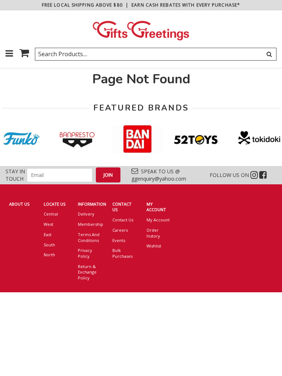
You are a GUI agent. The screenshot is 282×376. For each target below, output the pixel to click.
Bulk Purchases (122, 253)
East (47, 234)
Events (118, 240)
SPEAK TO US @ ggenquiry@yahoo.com (158, 175)
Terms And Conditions (89, 237)
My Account (158, 220)
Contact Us (122, 220)
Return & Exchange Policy (87, 272)
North (49, 254)
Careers (120, 230)
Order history (153, 233)
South (49, 244)
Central (51, 214)
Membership (89, 224)
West (48, 224)
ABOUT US (19, 204)
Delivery (86, 214)
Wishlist (154, 246)
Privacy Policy (85, 253)
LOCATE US (54, 204)
